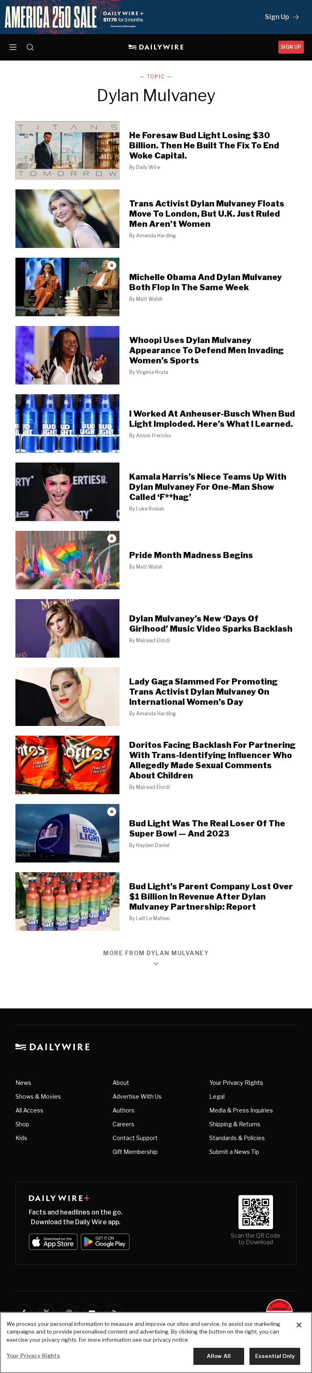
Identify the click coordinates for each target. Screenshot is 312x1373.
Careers (123, 1124)
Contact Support (135, 1137)
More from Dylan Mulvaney (156, 953)
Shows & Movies (38, 1096)
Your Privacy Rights (236, 1082)
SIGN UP (291, 47)
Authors (123, 1110)
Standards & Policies (237, 1137)
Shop (22, 1124)
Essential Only (275, 1356)
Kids (21, 1137)
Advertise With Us (137, 1096)
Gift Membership (135, 1151)
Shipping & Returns (234, 1124)
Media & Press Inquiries (241, 1110)
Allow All (219, 1356)
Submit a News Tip (234, 1151)
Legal (217, 1096)
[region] (156, 1342)
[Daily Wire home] (156, 47)
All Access (29, 1110)
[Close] (299, 1325)
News (23, 1082)
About (121, 1082)
